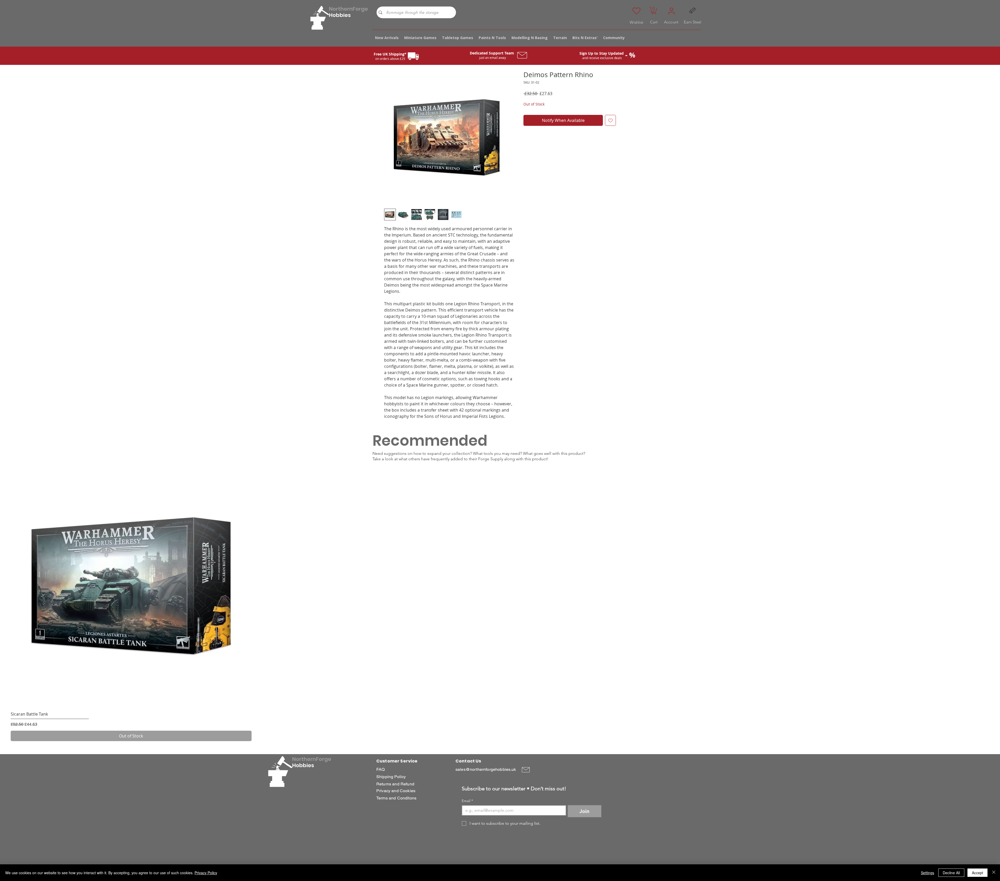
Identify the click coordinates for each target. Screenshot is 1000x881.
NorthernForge (348, 9)
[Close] (994, 872)
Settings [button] (927, 872)
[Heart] (636, 11)
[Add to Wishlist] (610, 120)
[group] (500, 603)
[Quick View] (131, 586)
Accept (977, 872)
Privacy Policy (206, 872)
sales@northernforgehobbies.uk (485, 769)
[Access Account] (671, 11)
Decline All (951, 872)
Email (467, 801)
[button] (653, 10)
